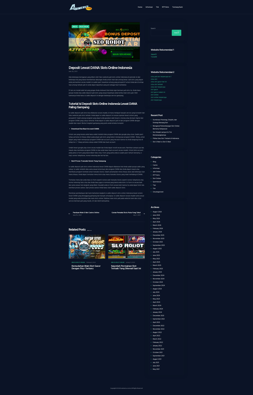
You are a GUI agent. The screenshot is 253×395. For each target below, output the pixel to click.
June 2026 (156, 215)
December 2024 (158, 275)
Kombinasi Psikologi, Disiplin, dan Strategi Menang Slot (165, 121)
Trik (154, 188)
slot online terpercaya (158, 97)
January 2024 (157, 312)
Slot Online (84, 26)
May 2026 (156, 218)
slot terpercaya (156, 100)
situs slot (154, 79)
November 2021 (158, 349)
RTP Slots (156, 175)
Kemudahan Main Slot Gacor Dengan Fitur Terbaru (86, 267)
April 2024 (156, 302)
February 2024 (158, 309)
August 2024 (157, 288)
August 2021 (157, 359)
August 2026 (157, 211)
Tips (154, 185)
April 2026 (156, 222)
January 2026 (157, 231)
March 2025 (157, 265)
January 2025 (157, 272)
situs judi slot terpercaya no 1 (161, 76)
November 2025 (158, 238)
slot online (154, 94)
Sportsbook (157, 181)
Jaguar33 (154, 54)
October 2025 (158, 242)
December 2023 (158, 315)
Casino (155, 165)
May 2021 (156, 369)
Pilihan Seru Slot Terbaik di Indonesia (166, 138)
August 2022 (157, 332)
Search (153, 28)
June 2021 (156, 365)
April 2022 (156, 335)
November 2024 (158, 278)
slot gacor (154, 89)
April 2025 (156, 262)
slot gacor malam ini (158, 92)
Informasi (156, 168)
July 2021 (156, 362)
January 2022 (157, 345)
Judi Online (156, 171)
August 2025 (157, 248)
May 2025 (156, 258)
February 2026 (158, 228)
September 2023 (159, 319)
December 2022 (158, 325)
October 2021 (157, 352)
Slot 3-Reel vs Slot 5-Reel (162, 141)
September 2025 (159, 245)
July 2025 (156, 252)
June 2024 (156, 295)
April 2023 (156, 322)
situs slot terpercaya (158, 87)
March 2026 (157, 225)
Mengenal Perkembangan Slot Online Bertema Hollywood (166, 127)
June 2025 (156, 255)
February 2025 (158, 268)
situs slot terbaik (157, 84)
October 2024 (158, 282)
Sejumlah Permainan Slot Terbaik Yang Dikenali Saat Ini (126, 267)
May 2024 (156, 299)
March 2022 (157, 339)
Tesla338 (154, 56)
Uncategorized (158, 191)
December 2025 (158, 235)
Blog (75, 26)
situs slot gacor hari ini (159, 81)
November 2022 (158, 329)
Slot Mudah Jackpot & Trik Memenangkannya (162, 133)
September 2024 (159, 285)
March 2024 (157, 305)
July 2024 (156, 292)
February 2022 (158, 342)
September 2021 (158, 355)
